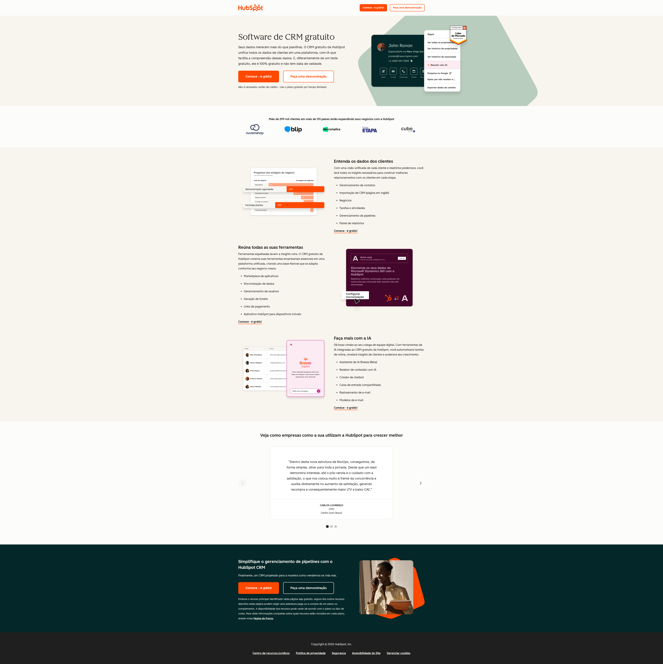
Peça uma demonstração (407, 7)
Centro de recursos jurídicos (271, 653)
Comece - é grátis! (373, 7)
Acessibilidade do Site (366, 653)
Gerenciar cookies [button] (398, 653)
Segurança (339, 653)
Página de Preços (263, 618)
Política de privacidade (311, 653)
